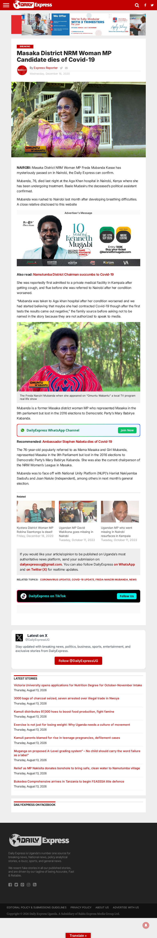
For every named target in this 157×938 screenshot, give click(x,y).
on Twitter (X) (37, 569)
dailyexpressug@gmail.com (41, 564)
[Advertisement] (115, 858)
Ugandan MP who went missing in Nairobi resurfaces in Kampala (116, 532)
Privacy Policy (81, 907)
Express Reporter (46, 67)
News (133, 579)
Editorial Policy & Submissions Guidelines (36, 907)
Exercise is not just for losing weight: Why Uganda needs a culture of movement (72, 724)
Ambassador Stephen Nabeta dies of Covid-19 (77, 441)
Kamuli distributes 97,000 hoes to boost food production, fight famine (64, 711)
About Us (102, 907)
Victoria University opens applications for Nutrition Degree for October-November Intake (78, 685)
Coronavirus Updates (55, 579)
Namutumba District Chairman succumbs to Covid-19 (73, 274)
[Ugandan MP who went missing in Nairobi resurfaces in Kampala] (120, 511)
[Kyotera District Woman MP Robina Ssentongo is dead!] (36, 511)
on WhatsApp (124, 564)
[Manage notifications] (146, 925)
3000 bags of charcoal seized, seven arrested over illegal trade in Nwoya (66, 698)
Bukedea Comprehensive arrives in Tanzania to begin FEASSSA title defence (69, 781)
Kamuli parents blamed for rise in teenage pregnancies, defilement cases (67, 737)
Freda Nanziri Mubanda (111, 579)
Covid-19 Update (83, 579)
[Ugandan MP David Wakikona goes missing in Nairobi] (78, 511)
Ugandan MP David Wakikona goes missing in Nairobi (76, 532)
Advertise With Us (126, 907)
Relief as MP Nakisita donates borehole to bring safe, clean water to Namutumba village (77, 768)
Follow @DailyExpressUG (78, 661)
